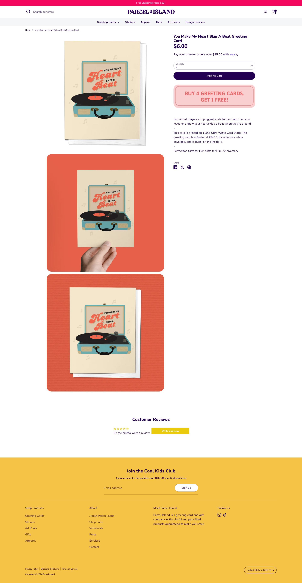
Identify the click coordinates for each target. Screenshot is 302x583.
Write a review (170, 431)
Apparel (146, 22)
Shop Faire (96, 522)
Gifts (159, 22)
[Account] (265, 12)
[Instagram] (219, 515)
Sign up (186, 488)
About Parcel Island (102, 516)
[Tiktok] (225, 515)
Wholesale (96, 528)
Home (28, 30)
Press (92, 534)
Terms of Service (69, 568)
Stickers (130, 22)
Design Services (195, 22)
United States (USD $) (258, 570)
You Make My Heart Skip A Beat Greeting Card (57, 30)
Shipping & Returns (50, 568)
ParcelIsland (49, 574)
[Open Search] (28, 11)
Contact (94, 547)
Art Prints (174, 22)
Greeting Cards (107, 22)
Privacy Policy (31, 568)
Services (94, 541)
